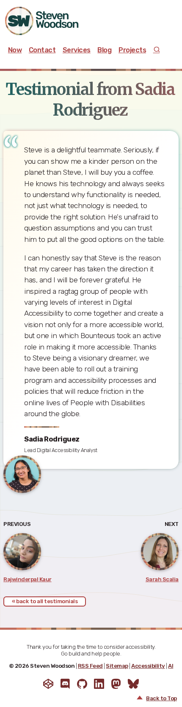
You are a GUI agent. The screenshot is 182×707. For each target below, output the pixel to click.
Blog (104, 50)
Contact (42, 50)
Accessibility (148, 666)
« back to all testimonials (44, 601)
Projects (132, 50)
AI (170, 666)
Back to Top (161, 698)
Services (77, 50)
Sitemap (117, 666)
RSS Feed (90, 666)
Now (15, 50)
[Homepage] (49, 21)
